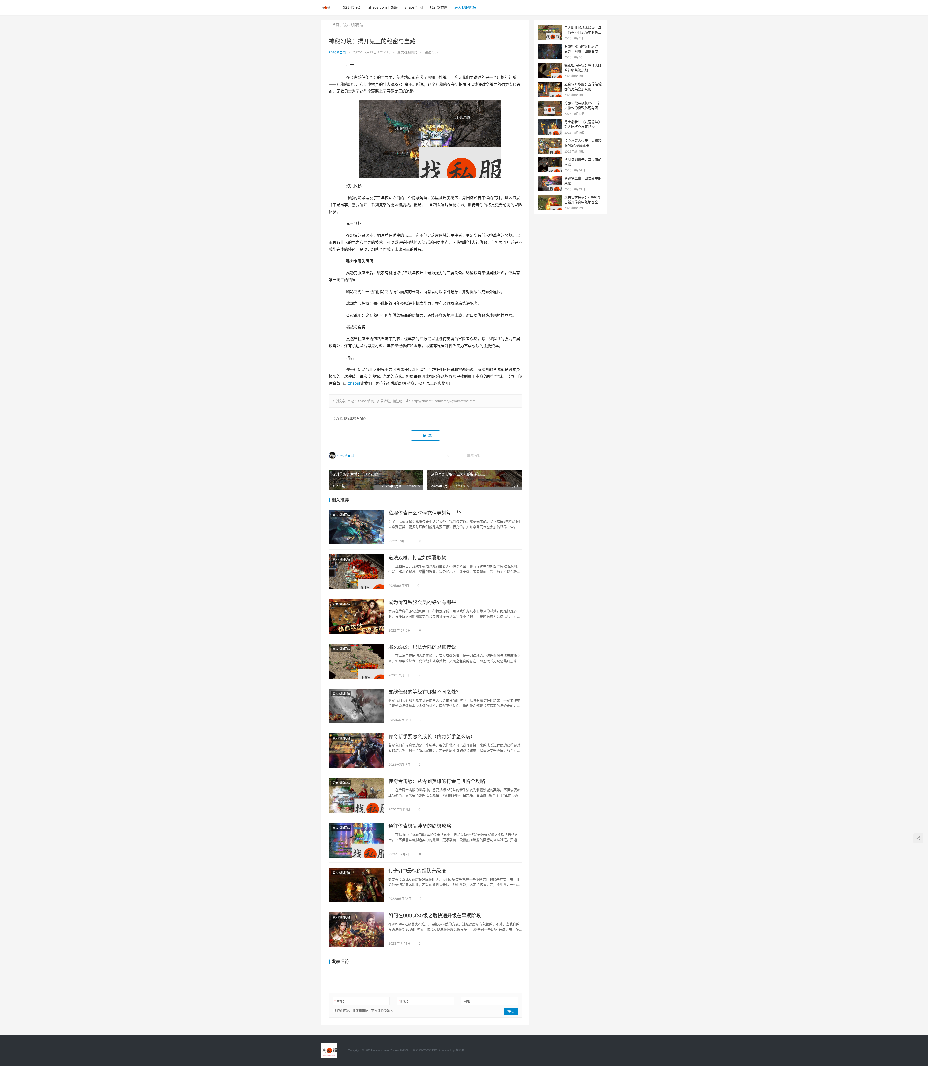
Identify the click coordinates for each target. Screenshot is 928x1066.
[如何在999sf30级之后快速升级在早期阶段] (356, 929)
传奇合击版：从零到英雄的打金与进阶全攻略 (436, 781)
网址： (469, 1001)
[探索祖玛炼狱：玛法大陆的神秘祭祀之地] (550, 65)
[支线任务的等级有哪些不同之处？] (356, 706)
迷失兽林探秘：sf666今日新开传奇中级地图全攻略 (583, 202)
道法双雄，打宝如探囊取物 (417, 558)
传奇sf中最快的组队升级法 (417, 871)
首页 (335, 25)
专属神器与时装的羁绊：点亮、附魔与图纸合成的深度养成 (583, 51)
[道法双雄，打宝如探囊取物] (356, 571)
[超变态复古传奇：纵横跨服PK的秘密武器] (550, 141)
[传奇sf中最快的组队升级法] (356, 885)
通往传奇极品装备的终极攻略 (419, 826)
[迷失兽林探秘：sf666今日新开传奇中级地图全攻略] (550, 197)
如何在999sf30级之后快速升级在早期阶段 (434, 916)
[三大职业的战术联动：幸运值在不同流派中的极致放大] (550, 28)
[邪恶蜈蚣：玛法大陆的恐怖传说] (356, 661)
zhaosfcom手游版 (383, 7)
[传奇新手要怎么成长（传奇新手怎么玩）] (356, 750)
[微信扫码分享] (488, 455)
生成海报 (473, 455)
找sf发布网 (439, 7)
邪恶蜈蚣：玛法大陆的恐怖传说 (422, 647)
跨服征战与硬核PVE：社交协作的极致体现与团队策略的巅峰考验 (583, 107)
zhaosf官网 (414, 7)
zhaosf (354, 383)
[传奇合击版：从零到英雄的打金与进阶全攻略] (356, 795)
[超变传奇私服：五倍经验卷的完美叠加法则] (550, 84)
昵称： (340, 1001)
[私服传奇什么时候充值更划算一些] (356, 527)
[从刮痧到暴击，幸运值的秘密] (550, 160)
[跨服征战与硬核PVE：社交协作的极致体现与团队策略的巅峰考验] (550, 103)
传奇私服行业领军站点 (349, 418)
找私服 (460, 1050)
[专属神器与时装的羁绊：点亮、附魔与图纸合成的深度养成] (550, 46)
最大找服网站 (465, 7)
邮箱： (404, 1001)
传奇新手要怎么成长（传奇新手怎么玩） (431, 737)
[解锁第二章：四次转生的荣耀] (550, 178)
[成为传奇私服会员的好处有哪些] (356, 616)
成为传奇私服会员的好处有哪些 (422, 602)
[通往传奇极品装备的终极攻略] (356, 840)
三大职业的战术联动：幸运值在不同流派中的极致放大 (583, 32)
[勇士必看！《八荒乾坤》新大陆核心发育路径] (550, 122)
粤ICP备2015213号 (425, 1050)
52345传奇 (352, 7)
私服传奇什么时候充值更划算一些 (424, 513)
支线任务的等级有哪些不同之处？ (424, 692)
